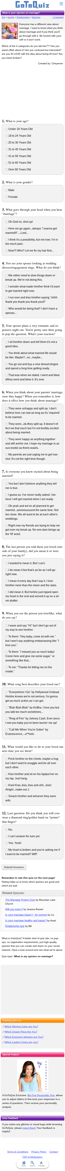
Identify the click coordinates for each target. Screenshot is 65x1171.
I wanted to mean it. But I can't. (26, 563)
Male (11, 190)
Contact (53, 1151)
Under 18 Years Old (20, 128)
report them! (29, 1128)
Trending (41, 1166)
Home (24, 1166)
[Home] (32, 5)
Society (10, 17)
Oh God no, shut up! (20, 221)
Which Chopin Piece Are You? (21, 1031)
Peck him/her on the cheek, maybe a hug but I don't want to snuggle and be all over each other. (31, 763)
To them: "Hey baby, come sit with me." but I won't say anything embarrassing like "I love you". (32, 641)
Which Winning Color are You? (21, 1026)
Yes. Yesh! (14, 843)
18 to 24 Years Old (19, 135)
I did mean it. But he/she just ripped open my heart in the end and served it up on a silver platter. (32, 596)
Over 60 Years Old (19, 169)
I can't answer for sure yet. (24, 836)
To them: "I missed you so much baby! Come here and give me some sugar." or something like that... (30, 656)
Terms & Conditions (17, 1151)
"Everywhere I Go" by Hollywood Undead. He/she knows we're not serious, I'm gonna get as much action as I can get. (32, 696)
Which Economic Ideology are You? (24, 1037)
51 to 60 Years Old (19, 162)
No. (10, 829)
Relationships (23, 17)
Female (13, 196)
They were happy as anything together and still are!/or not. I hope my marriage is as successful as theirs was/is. (32, 443)
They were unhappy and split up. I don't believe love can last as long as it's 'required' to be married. (32, 413)
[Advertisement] (32, 91)
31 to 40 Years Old (19, 149)
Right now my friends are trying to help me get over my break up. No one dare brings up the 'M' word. (32, 530)
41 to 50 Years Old (19, 156)
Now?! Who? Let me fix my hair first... (31, 250)
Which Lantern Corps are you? (21, 1042)
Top (3, 17)
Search (32, 1166)
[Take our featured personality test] (32, 1075)
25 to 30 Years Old (19, 142)
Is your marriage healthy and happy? (25, 920)
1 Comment (58, 17)
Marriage (36, 17)
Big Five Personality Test (41, 1095)
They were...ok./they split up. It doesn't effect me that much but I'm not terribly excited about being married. (32, 428)
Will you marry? (14, 909)
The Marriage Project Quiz (20, 899)
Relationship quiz (14, 926)
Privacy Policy (38, 1151)
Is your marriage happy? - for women (26, 914)
